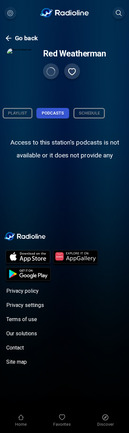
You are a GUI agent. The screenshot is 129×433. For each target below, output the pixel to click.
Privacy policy (22, 291)
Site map (16, 362)
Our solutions (21, 333)
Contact (15, 348)
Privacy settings (25, 305)
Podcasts (53, 113)
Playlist (17, 113)
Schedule (89, 113)
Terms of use (21, 319)
